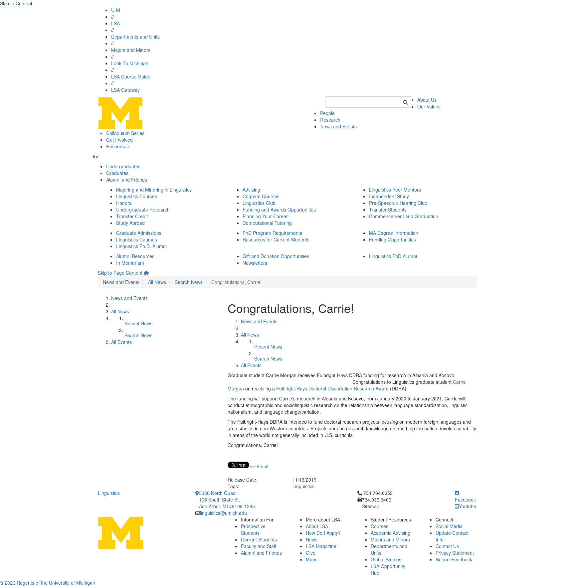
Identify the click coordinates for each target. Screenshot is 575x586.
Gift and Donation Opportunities (276, 256)
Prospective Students (253, 529)
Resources (117, 146)
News (311, 539)
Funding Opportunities (392, 239)
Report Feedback (454, 559)
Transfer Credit (132, 216)
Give (310, 552)
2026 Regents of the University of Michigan (50, 582)
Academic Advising (390, 532)
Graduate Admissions (138, 232)
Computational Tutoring (267, 223)
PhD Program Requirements (272, 232)
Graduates (117, 173)
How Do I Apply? (323, 532)
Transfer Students (388, 209)
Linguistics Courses (136, 196)
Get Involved (119, 139)
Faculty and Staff (258, 546)
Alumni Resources (135, 256)
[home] (146, 272)
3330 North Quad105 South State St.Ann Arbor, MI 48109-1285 (227, 500)
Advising (251, 189)
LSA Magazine (321, 546)
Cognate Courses (261, 196)
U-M (115, 10)
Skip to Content (16, 3)
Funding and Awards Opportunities (279, 209)
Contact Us (447, 546)
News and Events (338, 126)
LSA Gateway (125, 89)
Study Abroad (130, 223)
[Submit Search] (405, 102)
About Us (427, 99)
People (327, 113)
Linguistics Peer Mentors (395, 189)
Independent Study (389, 196)
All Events (121, 342)
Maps (311, 559)
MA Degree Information (393, 232)
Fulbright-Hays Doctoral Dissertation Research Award (332, 388)
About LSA (317, 526)
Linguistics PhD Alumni (393, 256)
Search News (189, 282)
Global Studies (386, 559)
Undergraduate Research (143, 209)
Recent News (138, 323)
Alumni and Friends (126, 179)
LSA (115, 23)
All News (157, 282)
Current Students (259, 539)
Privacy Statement (455, 552)
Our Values (429, 106)
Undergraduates (123, 166)
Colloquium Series (125, 133)
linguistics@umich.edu (223, 513)
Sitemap (370, 506)
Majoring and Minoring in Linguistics (154, 189)
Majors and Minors (130, 50)
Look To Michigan (129, 63)
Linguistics (303, 486)
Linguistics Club (259, 203)
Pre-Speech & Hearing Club (398, 203)
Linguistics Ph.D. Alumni (141, 246)
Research (330, 119)
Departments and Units (135, 36)
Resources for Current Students (276, 239)
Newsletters (255, 262)
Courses (379, 526)
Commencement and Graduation (403, 216)
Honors (123, 203)
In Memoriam (130, 262)
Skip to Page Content (120, 272)
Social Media (449, 526)
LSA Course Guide (130, 76)
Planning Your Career (265, 216)
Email (261, 466)
